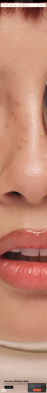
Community (11, 5)
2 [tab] (22, 391)
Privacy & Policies (32, 387)
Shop (4, 5)
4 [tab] (25, 391)
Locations (15, 5)
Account (41, 5)
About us (7, 5)
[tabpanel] (23, 196)
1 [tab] (21, 391)
